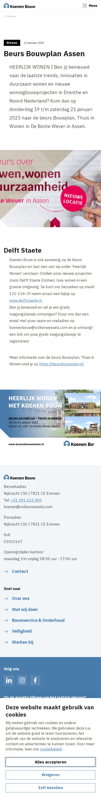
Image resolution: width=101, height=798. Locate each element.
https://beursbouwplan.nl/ (61, 364)
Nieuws (11, 16)
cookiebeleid (51, 749)
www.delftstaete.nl (25, 300)
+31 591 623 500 (26, 500)
